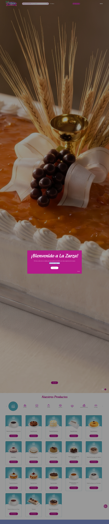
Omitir (78, 271)
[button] (59, 263)
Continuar (55, 267)
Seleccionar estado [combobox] (53, 263)
